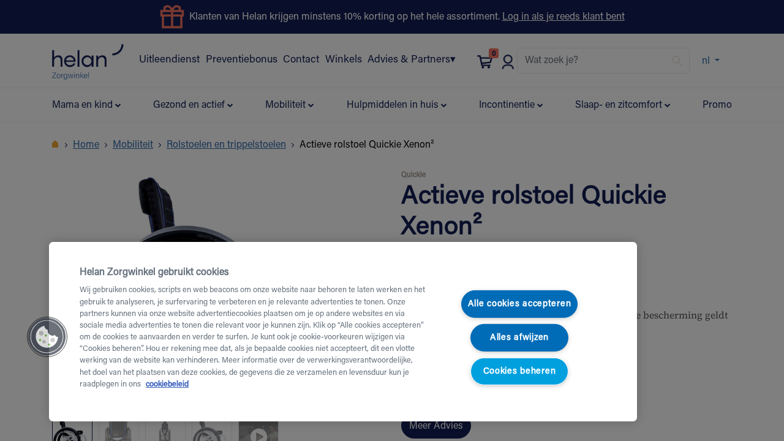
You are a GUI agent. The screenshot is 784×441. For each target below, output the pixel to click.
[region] (343, 331)
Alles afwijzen (519, 337)
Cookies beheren (519, 370)
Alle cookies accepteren (519, 304)
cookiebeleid (167, 384)
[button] (47, 336)
